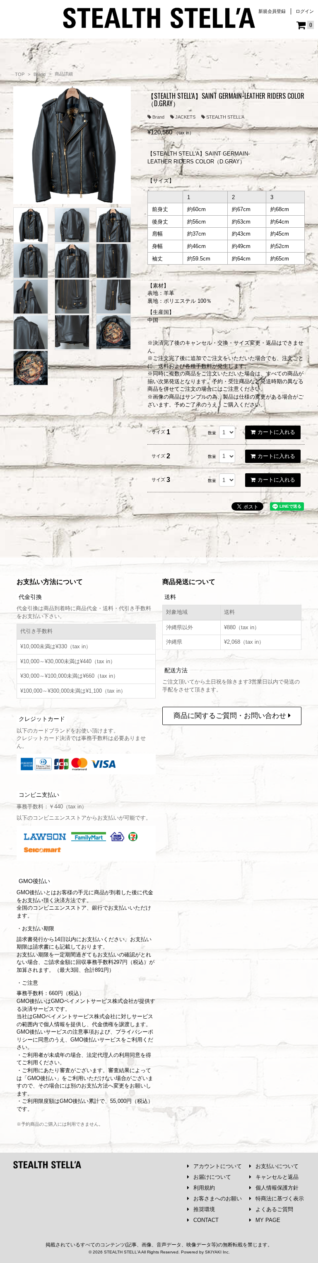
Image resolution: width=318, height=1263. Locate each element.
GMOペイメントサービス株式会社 (74, 1016)
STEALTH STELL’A (225, 116)
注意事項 (83, 1032)
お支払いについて (277, 1166)
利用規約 (204, 1188)
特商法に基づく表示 (279, 1198)
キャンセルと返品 (277, 1177)
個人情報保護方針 (277, 1188)
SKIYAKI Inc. (217, 1252)
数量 (212, 433)
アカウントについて (217, 1166)
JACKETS (185, 116)
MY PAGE (267, 1220)
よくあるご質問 (274, 1209)
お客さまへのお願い (217, 1198)
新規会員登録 (272, 11)
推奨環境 (204, 1209)
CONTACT (206, 1220)
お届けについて (212, 1177)
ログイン (305, 11)
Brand (158, 116)
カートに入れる (276, 432)
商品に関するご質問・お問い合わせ (230, 716)
